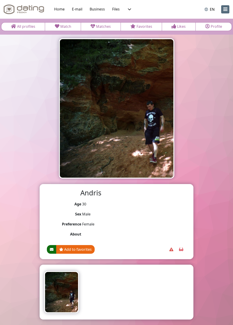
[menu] (225, 9)
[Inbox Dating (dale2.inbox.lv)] (24, 9)
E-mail (77, 9)
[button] (129, 9)
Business (97, 9)
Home (59, 9)
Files (116, 9)
